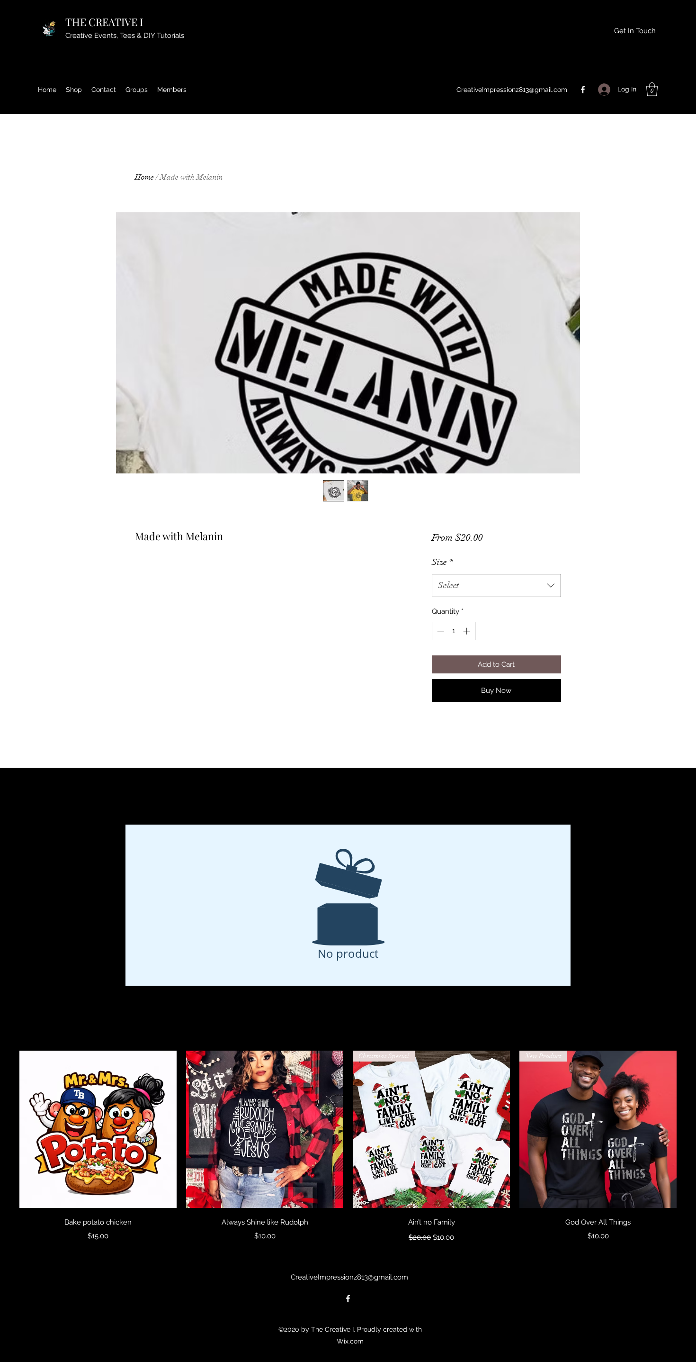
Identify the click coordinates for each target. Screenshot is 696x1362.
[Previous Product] (5, 1129)
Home (144, 177)
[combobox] (496, 586)
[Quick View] (98, 1129)
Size (442, 562)
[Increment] (467, 631)
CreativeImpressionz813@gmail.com (511, 89)
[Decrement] (439, 631)
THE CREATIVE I (105, 22)
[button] (652, 89)
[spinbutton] (453, 631)
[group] (348, 1147)
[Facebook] (583, 89)
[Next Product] (690, 1129)
